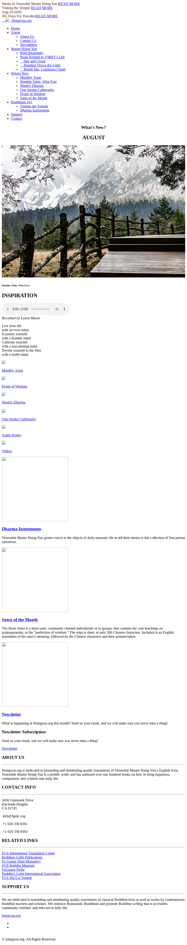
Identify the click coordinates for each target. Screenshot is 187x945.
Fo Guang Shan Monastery (21, 861)
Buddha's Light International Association (31, 874)
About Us (27, 36)
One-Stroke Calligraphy (37, 90)
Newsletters (28, 45)
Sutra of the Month (33, 98)
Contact (16, 118)
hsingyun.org (11, 915)
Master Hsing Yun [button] (24, 49)
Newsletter (11, 714)
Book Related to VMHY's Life (42, 57)
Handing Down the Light (40, 65)
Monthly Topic (31, 77)
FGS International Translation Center (28, 853)
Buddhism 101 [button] (21, 102)
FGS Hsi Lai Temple (17, 878)
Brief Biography (32, 53)
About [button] (15, 32)
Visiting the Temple (34, 106)
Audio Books (11, 435)
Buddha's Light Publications (22, 857)
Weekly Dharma (32, 86)
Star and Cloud (32, 61)
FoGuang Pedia (13, 869)
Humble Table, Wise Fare (38, 82)
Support (16, 114)
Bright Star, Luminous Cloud (42, 69)
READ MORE (69, 4)
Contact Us (28, 41)
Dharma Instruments (34, 110)
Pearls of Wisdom (32, 94)
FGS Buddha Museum (18, 865)
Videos (7, 451)
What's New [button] (20, 73)
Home (15, 28)
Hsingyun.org (20, 21)
